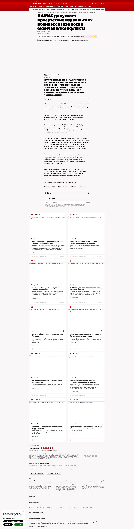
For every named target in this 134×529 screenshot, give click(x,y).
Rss (45, 505)
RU (50, 448)
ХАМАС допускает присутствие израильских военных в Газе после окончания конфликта (77, 12)
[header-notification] (92, 4)
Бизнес (31, 505)
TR (41, 448)
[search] (88, 4)
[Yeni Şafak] (37, 3)
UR (52, 448)
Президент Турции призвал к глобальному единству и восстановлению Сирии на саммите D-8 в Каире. (85, 9)
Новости (46, 12)
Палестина (67, 186)
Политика (52, 12)
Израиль (74, 186)
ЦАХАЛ (60, 186)
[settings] (96, 4)
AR (46, 448)
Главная (39, 12)
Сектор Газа (82, 186)
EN (43, 448)
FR (48, 448)
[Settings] (95, 6)
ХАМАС (54, 186)
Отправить (87, 202)
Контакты (38, 505)
